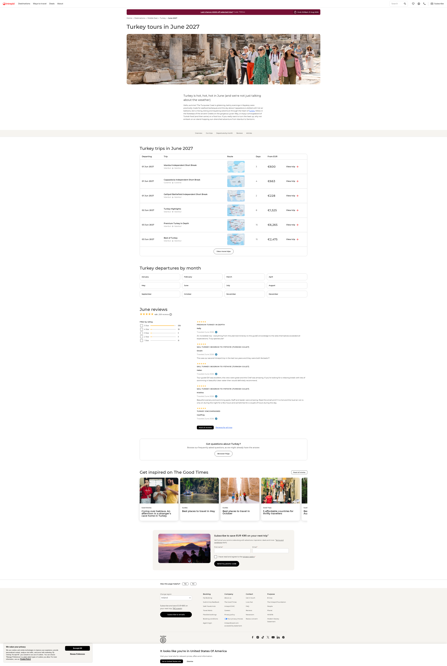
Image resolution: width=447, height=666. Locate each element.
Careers (227, 610)
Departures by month (224, 133)
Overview (198, 133)
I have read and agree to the (236, 557)
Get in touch (250, 598)
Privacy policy (229, 615)
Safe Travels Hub (209, 606)
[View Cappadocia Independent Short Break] (151, 181)
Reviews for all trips (224, 427)
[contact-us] (424, 4)
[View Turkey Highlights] (151, 210)
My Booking (207, 598)
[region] (48, 652)
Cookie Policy (25, 659)
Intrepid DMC (229, 606)
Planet (269, 610)
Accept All (77, 648)
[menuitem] (8, 3)
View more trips (224, 251)
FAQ (247, 606)
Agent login (207, 623)
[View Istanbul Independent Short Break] (151, 166)
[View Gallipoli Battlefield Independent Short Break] (151, 196)
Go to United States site (171, 661)
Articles (249, 133)
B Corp (269, 598)
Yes (185, 584)
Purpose (271, 594)
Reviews (239, 133)
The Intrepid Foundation (276, 602)
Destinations (24, 4)
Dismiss (190, 661)
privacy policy (249, 557)
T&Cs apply (177, 608)
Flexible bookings (210, 615)
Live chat (249, 602)
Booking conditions (210, 619)
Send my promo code (226, 564)
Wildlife (270, 615)
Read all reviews (205, 427)
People (270, 606)
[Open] (170, 314)
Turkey (163, 18)
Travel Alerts (207, 610)
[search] (396, 3)
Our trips (209, 133)
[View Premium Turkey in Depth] (151, 225)
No (193, 584)
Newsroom (250, 615)
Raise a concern (252, 619)
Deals (51, 4)
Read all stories (299, 472)
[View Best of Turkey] (151, 239)
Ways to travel (39, 4)
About (60, 4)
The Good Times (230, 602)
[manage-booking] (419, 4)
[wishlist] (413, 4)
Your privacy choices (235, 619)
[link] (160, 276)
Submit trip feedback (211, 602)
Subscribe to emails (176, 614)
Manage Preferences (77, 654)
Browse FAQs (223, 454)
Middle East (152, 18)
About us (227, 598)
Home (129, 18)
